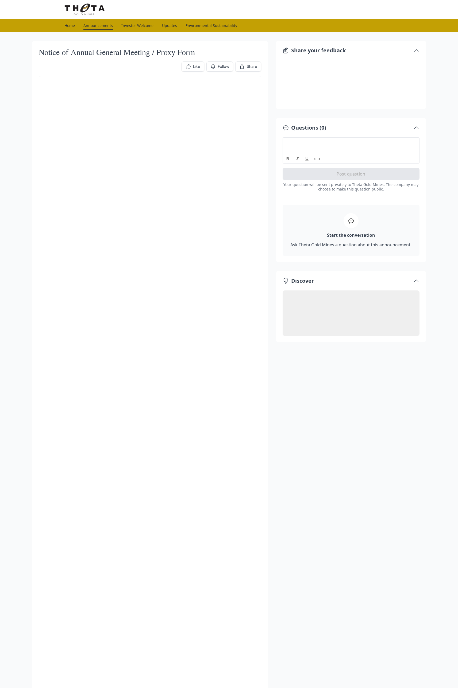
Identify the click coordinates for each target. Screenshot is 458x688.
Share (252, 66)
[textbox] (351, 142)
